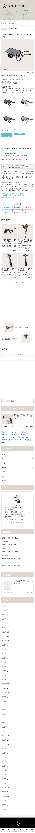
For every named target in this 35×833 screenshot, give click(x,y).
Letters (17, 472)
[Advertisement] (17, 301)
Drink (17, 459)
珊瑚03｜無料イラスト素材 (10, 538)
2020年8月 (5, 805)
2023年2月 (5, 675)
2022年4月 (5, 718)
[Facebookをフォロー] (16, 523)
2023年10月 (6, 640)
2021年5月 (5, 766)
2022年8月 (5, 701)
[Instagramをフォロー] (19, 523)
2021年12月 (6, 736)
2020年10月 (6, 796)
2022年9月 (5, 697)
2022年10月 (6, 692)
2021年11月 (5, 740)
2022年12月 (6, 684)
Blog (17, 454)
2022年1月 (5, 731)
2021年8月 (5, 753)
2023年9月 (5, 645)
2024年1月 (5, 628)
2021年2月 (5, 779)
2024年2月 (5, 623)
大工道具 (18, 28)
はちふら (17, 505)
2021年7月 (5, 757)
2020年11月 (5, 792)
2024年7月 (5, 606)
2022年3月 (5, 723)
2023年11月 (5, 636)
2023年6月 (5, 658)
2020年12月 (6, 787)
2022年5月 (5, 714)
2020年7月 (5, 809)
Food (17, 463)
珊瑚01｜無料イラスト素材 (10, 551)
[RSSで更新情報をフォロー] (24, 523)
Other (17, 476)
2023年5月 (5, 662)
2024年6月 (5, 610)
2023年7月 (5, 653)
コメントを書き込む (17, 354)
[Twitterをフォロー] (14, 523)
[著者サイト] (11, 523)
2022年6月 (5, 710)
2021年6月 (5, 761)
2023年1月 (5, 679)
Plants (17, 480)
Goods (5, 28)
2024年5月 (5, 615)
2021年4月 (5, 770)
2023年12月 (6, 632)
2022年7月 (5, 705)
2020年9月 (5, 800)
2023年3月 (5, 671)
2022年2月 (5, 727)
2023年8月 (5, 649)
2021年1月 (5, 783)
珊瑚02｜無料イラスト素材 (10, 545)
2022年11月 (5, 688)
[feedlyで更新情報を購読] (21, 523)
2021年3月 (5, 774)
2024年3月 (5, 619)
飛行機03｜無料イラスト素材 (11, 558)
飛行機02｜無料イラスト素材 (11, 565)
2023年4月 (5, 666)
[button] (28, 212)
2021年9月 (5, 748)
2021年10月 (6, 744)
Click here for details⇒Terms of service (13, 155)
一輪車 (11, 28)
